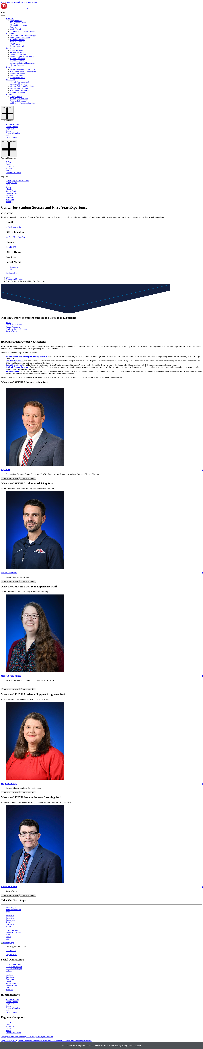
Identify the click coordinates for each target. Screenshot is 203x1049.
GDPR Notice (55, 1041)
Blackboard (10, 200)
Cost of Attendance (17, 40)
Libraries (9, 189)
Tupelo (8, 164)
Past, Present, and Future (19, 88)
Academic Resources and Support (22, 31)
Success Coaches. (12, 371)
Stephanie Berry (9, 783)
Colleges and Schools (18, 23)
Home (8, 277)
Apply (8, 912)
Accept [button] (138, 1045)
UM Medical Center (13, 173)
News (8, 185)
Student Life (10, 48)
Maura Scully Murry (11, 676)
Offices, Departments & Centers (17, 181)
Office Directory (12, 930)
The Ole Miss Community (20, 82)
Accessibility (78, 1041)
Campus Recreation (17, 59)
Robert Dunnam (9, 886)
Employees (10, 129)
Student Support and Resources (22, 57)
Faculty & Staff (11, 183)
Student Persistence (13, 327)
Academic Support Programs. (17, 367)
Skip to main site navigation (11, 2)
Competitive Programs (18, 25)
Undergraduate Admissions (20, 38)
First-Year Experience (14, 325)
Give (27, 8)
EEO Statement (67, 1041)
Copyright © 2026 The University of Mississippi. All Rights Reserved (27, 1037)
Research (9, 67)
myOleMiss (10, 195)
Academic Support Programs (16, 329)
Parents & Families (13, 133)
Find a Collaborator (17, 73)
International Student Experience (22, 63)
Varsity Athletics (16, 97)
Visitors (8, 135)
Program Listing (16, 21)
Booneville (10, 166)
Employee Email (12, 193)
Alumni (8, 131)
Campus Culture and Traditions (21, 86)
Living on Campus (17, 50)
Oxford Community (13, 137)
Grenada (9, 168)
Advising (9, 323)
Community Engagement (19, 90)
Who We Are (10, 80)
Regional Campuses (17, 61)
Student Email (11, 191)
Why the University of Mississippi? (23, 35)
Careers (8, 988)
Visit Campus (15, 44)
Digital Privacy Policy (9, 1041)
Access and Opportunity (19, 84)
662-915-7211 (11, 951)
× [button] (201, 1043)
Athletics (9, 95)
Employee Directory (13, 932)
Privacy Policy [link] (121, 1045)
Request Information (17, 46)
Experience (10, 197)
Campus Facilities (16, 65)
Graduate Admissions (18, 42)
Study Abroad (15, 29)
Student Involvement (18, 54)
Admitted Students (12, 125)
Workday (9, 202)
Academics (10, 19)
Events (8, 187)
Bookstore (9, 990)
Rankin (8, 171)
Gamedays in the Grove (19, 99)
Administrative (11, 273)
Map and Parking (12, 955)
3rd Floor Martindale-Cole (15, 237)
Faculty (13, 27)
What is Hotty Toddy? (18, 101)
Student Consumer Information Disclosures (34, 1041)
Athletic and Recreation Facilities (22, 103)
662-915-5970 (11, 247)
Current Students (12, 127)
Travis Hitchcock (9, 572)
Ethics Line (87, 1041)
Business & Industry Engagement (22, 69)
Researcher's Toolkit (17, 78)
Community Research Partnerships (23, 71)
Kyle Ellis (5, 469)
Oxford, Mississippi (17, 52)
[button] (2, 15)
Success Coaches (12, 331)
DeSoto (8, 162)
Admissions (10, 33)
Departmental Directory (14, 279)
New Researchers (16, 76)
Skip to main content (29, 2)
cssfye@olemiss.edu (13, 227)
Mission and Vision (17, 92)
